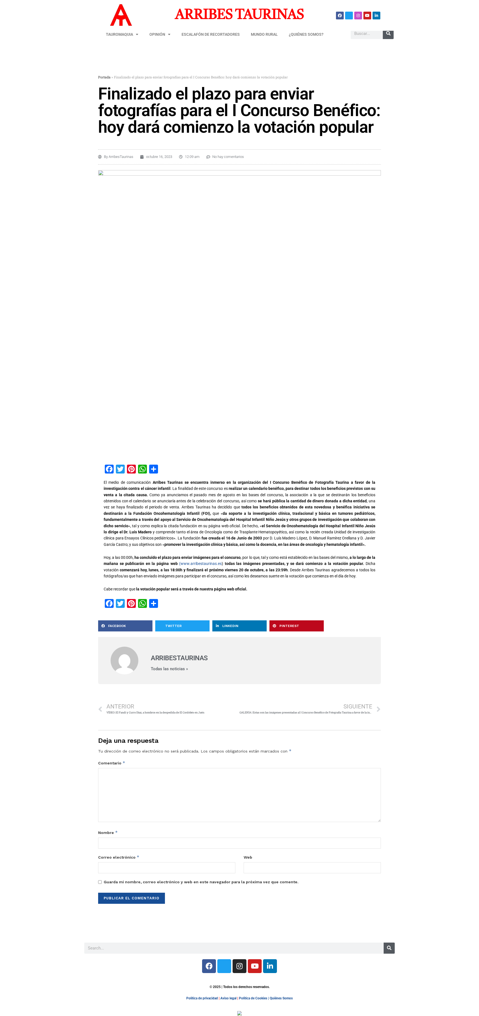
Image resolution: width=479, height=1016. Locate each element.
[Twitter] (349, 15)
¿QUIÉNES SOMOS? (306, 34)
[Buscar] (388, 33)
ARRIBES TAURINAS (239, 15)
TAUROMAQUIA (119, 34)
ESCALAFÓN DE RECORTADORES (211, 34)
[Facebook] (340, 15)
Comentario (111, 763)
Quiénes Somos (281, 998)
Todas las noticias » (169, 669)
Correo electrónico (118, 857)
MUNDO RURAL (264, 34)
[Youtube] (367, 15)
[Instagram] (358, 15)
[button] (125, 625)
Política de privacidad (202, 998)
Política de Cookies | (254, 998)
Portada (104, 77)
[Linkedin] (376, 15)
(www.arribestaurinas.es (200, 563)
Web (248, 857)
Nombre (108, 832)
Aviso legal (228, 998)
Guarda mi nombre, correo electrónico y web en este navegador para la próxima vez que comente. (201, 882)
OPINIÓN (157, 34)
